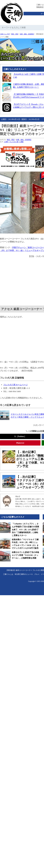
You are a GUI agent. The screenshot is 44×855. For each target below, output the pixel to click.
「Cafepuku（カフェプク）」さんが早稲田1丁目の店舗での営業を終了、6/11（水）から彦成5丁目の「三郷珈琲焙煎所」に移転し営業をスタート (25, 529)
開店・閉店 (14, 34)
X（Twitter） (20, 436)
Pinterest (20, 443)
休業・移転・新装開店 (27, 34)
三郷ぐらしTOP (5, 34)
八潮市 (6, 142)
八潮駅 (21, 142)
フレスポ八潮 (13, 142)
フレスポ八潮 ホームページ (15, 385)
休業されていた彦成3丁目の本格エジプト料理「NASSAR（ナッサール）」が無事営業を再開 (25, 555)
